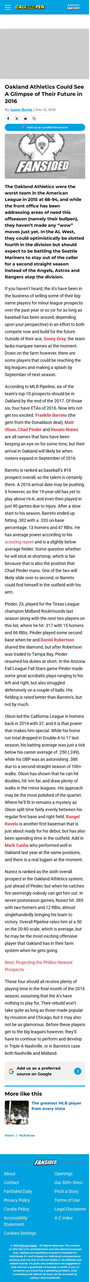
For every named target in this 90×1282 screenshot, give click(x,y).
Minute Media (28, 1245)
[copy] (34, 118)
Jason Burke (21, 110)
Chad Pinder (30, 429)
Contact (11, 1182)
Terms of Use (67, 1200)
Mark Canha (17, 845)
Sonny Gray (55, 338)
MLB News (27, 1135)
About (9, 1173)
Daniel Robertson (57, 639)
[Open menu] (8, 7)
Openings (63, 1173)
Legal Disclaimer (70, 1209)
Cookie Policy (16, 1209)
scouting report (19, 541)
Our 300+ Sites (68, 1182)
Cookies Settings (20, 1233)
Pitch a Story (66, 1191)
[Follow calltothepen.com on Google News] (77, 1071)
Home (9, 1135)
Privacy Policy (17, 1200)
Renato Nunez (64, 429)
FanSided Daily (18, 1191)
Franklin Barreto (51, 415)
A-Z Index (63, 1217)
